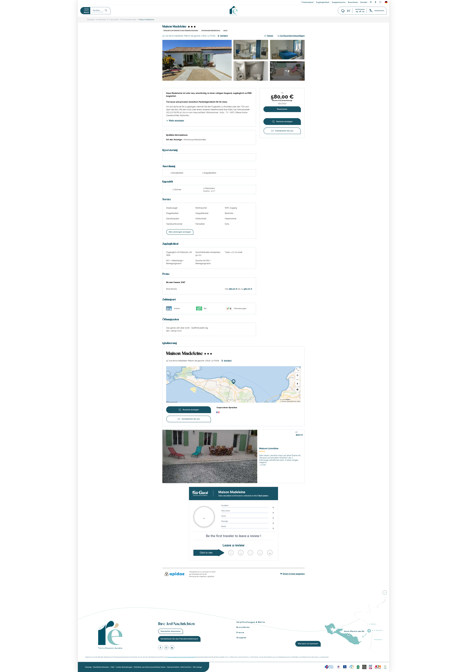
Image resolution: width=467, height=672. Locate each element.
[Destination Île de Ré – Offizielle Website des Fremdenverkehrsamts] (233, 10)
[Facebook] (160, 648)
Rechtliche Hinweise (101, 667)
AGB (112, 667)
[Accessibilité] (375, 2)
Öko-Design (197, 667)
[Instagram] (166, 648)
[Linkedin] (172, 648)
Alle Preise (282, 103)
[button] (386, 2)
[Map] (371, 2)
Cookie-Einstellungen (124, 667)
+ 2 (287, 71)
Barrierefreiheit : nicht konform (179, 667)
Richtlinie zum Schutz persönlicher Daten (150, 667)
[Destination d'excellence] (338, 667)
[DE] (386, 2)
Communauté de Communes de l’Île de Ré (181, 657)
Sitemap (88, 667)
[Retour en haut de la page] (384, 593)
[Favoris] (380, 2)
